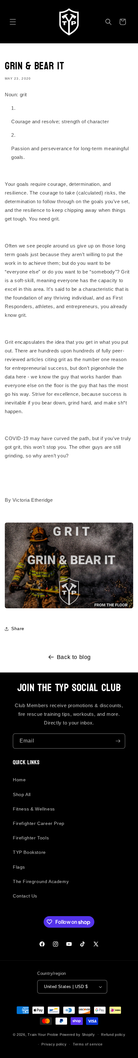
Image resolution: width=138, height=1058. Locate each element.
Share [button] (17, 628)
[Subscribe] (118, 741)
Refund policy (113, 1034)
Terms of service (88, 1044)
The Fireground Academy (41, 881)
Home (19, 779)
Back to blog (74, 657)
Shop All (22, 794)
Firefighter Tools (31, 837)
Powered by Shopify (77, 1034)
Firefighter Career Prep (39, 823)
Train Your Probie (43, 1034)
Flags (19, 867)
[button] (13, 22)
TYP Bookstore (29, 852)
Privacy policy (53, 1044)
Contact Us (25, 895)
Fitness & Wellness (34, 808)
